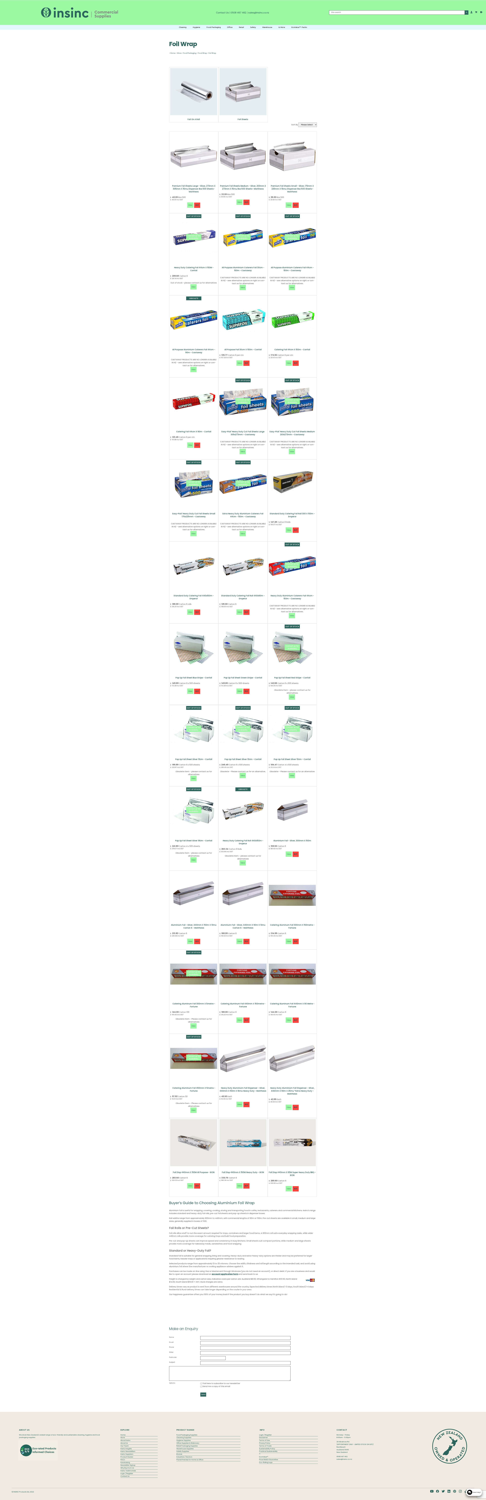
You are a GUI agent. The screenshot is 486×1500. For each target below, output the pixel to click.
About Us (124, 1443)
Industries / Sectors (184, 1457)
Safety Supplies (182, 1451)
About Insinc (125, 1440)
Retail (241, 27)
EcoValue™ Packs (299, 27)
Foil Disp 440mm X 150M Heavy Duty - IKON (243, 1172)
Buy (197, 205)
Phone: (171, 1347)
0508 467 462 (238, 12)
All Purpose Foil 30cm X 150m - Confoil (243, 349)
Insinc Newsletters (127, 1451)
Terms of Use (264, 1440)
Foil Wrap (212, 53)
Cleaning (182, 27)
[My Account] (471, 12)
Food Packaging (213, 27)
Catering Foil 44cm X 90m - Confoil (193, 431)
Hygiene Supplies (183, 1440)
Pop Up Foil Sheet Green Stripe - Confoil (243, 677)
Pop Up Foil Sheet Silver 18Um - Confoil (193, 840)
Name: (171, 1337)
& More (282, 27)
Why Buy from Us (127, 1468)
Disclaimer (263, 1437)
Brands (179, 1454)
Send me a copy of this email (216, 1386)
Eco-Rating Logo (266, 1462)
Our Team (124, 1446)
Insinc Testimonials (128, 1470)
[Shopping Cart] (476, 12)
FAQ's (122, 1459)
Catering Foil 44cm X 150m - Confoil (292, 349)
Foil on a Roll (194, 119)
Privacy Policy (264, 1443)
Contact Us (222, 12)
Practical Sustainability (268, 1451)
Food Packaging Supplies (186, 1435)
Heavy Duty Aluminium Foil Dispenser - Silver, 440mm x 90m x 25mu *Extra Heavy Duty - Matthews (292, 1091)
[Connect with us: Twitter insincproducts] (443, 1491)
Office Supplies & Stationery (187, 1443)
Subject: (172, 1362)
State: (171, 1352)
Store (179, 53)
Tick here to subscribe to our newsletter (221, 1383)
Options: (172, 1383)
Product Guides (126, 1457)
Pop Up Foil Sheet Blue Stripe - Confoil (194, 677)
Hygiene (196, 27)
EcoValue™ (263, 1457)
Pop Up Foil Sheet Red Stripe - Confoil (292, 677)
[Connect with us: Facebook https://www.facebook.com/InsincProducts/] (437, 1491)
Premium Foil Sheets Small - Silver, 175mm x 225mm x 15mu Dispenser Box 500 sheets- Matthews (292, 189)
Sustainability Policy (267, 1448)
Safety (253, 27)
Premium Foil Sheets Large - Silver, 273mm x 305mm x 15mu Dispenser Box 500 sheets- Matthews (193, 189)
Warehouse (267, 27)
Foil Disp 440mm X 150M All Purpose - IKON (194, 1172)
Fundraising (125, 1462)
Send (203, 1394)
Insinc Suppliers (126, 1454)
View (193, 287)
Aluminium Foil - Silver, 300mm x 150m (292, 840)
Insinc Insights (126, 1448)
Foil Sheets (243, 119)
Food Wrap (202, 53)
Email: (171, 1342)
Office (229, 27)
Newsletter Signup (127, 1465)
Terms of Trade (265, 1446)
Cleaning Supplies (183, 1437)
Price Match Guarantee (268, 1459)
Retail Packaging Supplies (187, 1446)
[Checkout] (481, 12)
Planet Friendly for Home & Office (189, 1459)
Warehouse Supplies (185, 1448)
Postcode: (173, 1357)
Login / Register (126, 1473)
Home (172, 53)
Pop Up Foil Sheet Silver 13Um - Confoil (193, 759)
